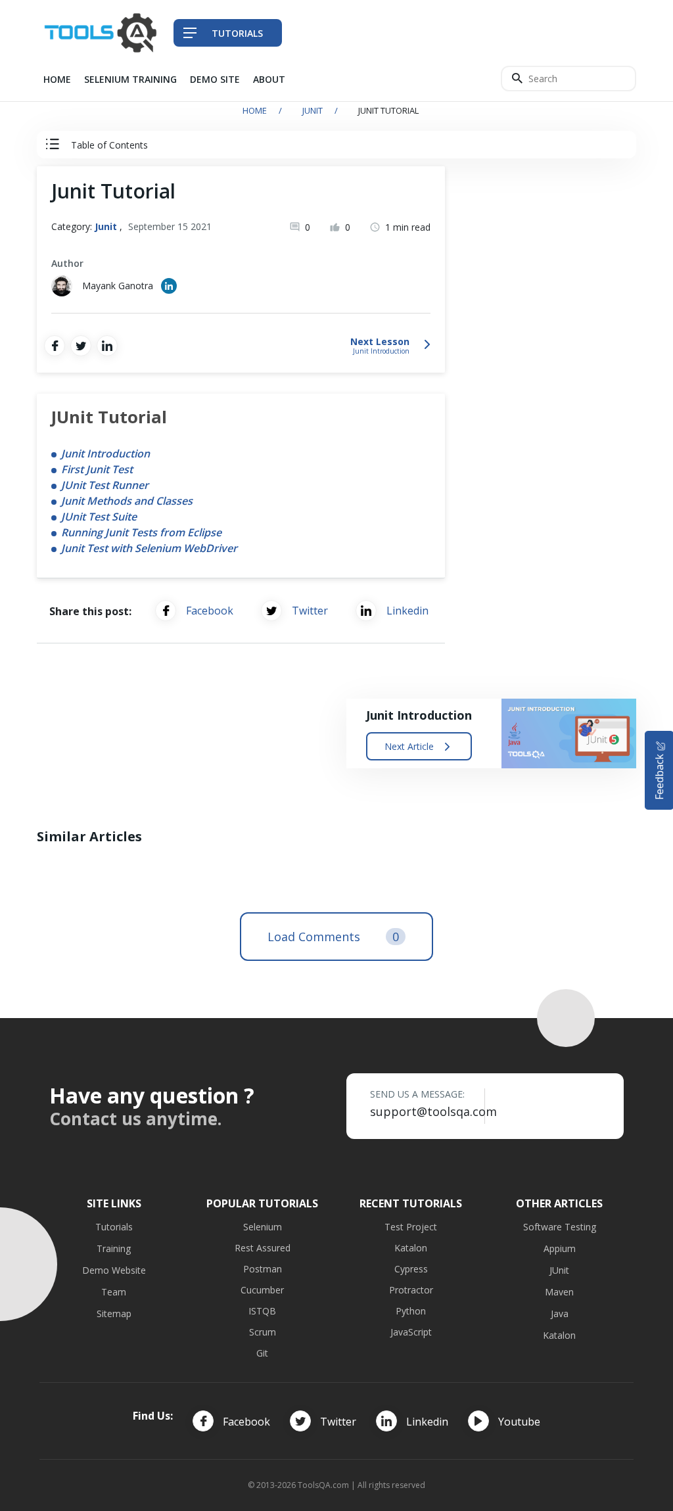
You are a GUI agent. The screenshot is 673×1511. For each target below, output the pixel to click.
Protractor (411, 1290)
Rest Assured (262, 1248)
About (269, 79)
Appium (560, 1248)
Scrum (262, 1332)
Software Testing (559, 1226)
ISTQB (262, 1311)
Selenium (262, 1226)
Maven (559, 1292)
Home (57, 79)
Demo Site (215, 79)
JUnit (559, 1270)
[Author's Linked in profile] (169, 286)
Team (113, 1292)
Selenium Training (130, 79)
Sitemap (114, 1313)
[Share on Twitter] (80, 345)
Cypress (411, 1269)
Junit (312, 110)
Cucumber (262, 1290)
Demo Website (114, 1270)
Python (411, 1311)
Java (560, 1313)
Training (114, 1248)
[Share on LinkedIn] (107, 345)
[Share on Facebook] (54, 345)
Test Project (410, 1226)
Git (262, 1353)
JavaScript (411, 1332)
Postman (262, 1269)
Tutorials (114, 1226)
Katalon (410, 1248)
